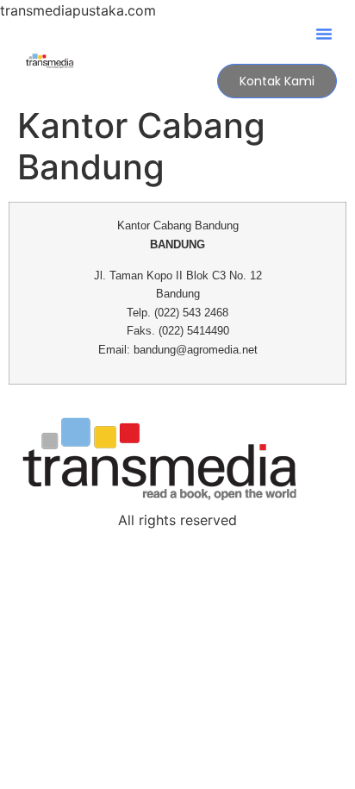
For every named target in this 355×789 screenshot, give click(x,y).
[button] (324, 34)
